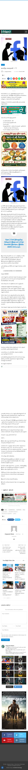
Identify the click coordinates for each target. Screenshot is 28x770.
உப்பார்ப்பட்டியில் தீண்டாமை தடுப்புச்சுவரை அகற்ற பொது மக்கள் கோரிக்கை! (20, 550)
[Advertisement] (14, 15)
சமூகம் (3, 64)
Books (6, 509)
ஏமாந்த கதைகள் (4, 511)
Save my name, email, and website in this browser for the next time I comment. (13, 635)
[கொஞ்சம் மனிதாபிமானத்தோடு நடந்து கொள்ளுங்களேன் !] (8, 585)
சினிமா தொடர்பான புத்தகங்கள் (7, 513)
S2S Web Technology (17, 767)
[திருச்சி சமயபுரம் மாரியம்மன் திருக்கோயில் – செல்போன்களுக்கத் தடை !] (8, 567)
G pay (24, 509)
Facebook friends (12, 509)
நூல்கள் (14, 513)
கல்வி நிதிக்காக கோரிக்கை (13, 511)
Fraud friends (18, 509)
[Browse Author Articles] (14, 529)
